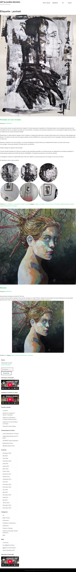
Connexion (5, 542)
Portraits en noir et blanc (10, 120)
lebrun (4, 433)
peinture (67, 204)
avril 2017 (5, 481)
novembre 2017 (7, 474)
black (43, 204)
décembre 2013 (7, 505)
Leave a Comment (12, 205)
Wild (4, 535)
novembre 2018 (7, 461)
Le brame (5, 410)
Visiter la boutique (6, 364)
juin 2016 (5, 489)
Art (6, 204)
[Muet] (15, 388)
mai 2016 (5, 492)
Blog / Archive (6, 517)
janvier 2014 (6, 502)
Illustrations (6, 525)
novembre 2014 (7, 495)
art (40, 204)
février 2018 (6, 471)
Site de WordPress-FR (9, 550)
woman (5, 205)
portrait (72, 204)
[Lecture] (3, 388)
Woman (3, 288)
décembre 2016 (7, 484)
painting (62, 204)
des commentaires (9, 547)
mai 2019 (5, 455)
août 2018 (5, 463)
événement (6, 520)
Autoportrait (15, 440)
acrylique (36, 204)
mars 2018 (5, 468)
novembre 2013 (7, 508)
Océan (11, 443)
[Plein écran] (17, 388)
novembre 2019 (7, 453)
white (1, 205)
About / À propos (14, 433)
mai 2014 (5, 500)
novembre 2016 (7, 487)
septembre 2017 (7, 479)
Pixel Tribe (48, 570)
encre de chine (49, 204)
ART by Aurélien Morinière (10, 2)
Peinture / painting (25, 204)
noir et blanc (56, 204)
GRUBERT (6, 440)
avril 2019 (5, 458)
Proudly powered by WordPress (30, 570)
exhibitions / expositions (13, 204)
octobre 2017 (6, 476)
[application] (10, 385)
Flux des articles (8, 545)
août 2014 (5, 497)
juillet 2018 (6, 466)
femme (12, 355)
